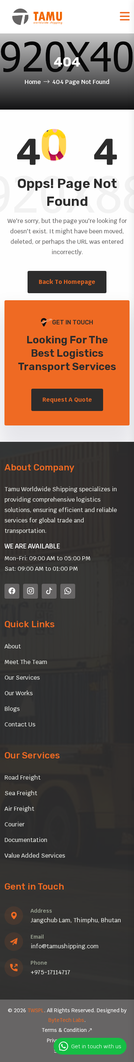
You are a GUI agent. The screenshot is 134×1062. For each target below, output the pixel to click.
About (12, 646)
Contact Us (19, 724)
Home (33, 82)
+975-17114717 (50, 972)
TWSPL (36, 1010)
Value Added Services (34, 855)
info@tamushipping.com (65, 946)
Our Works (18, 693)
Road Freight (22, 777)
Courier (14, 824)
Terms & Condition (64, 1030)
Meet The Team (25, 662)
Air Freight (19, 809)
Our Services (22, 677)
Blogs (12, 709)
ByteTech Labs (66, 1020)
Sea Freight (20, 793)
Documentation (25, 840)
